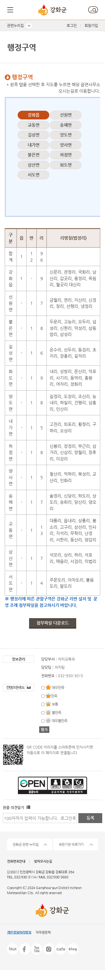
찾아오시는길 (43, 861)
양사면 (66, 144)
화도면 (66, 164)
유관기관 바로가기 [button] (71, 844)
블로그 (72, 949)
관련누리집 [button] (15, 25)
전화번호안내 (16, 861)
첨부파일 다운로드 (52, 622)
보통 (55, 704)
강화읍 (33, 114)
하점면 (66, 154)
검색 (93, 9)
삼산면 (33, 164)
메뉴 (10, 9)
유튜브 (36, 949)
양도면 (66, 134)
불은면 (33, 154)
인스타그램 (48, 949)
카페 (60, 949)
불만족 (56, 712)
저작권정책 (43, 932)
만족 (54, 696)
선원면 (66, 114)
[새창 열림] (27, 807)
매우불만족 (59, 721)
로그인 (72, 25)
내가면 (33, 144)
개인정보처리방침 (19, 932)
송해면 (66, 125)
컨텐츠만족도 (15, 687)
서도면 (33, 174)
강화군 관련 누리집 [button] (26, 844)
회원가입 (91, 25)
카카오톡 (12, 949)
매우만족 (58, 687)
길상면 (33, 134)
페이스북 (24, 949)
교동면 (33, 125)
